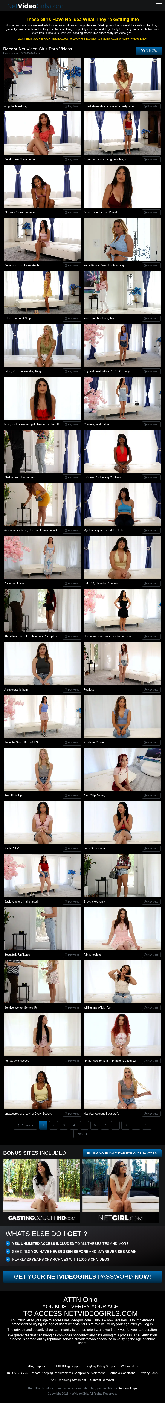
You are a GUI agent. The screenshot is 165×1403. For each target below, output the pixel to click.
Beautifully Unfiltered (17, 954)
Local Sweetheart (94, 848)
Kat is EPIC (11, 848)
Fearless (89, 689)
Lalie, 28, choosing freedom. (101, 583)
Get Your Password (82, 1276)
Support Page (127, 1388)
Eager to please (14, 583)
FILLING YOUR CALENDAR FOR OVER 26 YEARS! (122, 1153)
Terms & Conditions (122, 1373)
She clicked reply (94, 901)
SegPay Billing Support (101, 1366)
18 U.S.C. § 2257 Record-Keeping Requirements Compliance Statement (55, 1373)
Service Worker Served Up (20, 1007)
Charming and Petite (96, 424)
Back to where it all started (21, 901)
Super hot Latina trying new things (105, 159)
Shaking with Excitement (19, 477)
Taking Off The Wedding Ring (22, 371)
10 (146, 1125)
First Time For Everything (99, 318)
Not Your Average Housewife (101, 1113)
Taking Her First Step (17, 318)
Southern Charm (94, 742)
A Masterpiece (92, 954)
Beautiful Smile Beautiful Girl (22, 742)
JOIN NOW (149, 51)
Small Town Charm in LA (19, 159)
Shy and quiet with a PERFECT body (107, 371)
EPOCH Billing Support (65, 1366)
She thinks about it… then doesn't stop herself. (33, 636)
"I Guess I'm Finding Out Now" (103, 477)
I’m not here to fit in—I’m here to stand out (110, 1060)
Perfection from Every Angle (21, 265)
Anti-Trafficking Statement (68, 1380)
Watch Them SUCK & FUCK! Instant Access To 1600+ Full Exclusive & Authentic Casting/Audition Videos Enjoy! (82, 38)
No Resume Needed (16, 1060)
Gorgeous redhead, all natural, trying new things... (35, 530)
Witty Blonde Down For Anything (104, 265)
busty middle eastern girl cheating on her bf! (31, 424)
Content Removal (102, 1380)
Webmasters (129, 1366)
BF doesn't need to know (19, 212)
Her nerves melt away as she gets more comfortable (116, 636)
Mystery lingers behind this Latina (104, 530)
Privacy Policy (149, 1373)
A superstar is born (16, 689)
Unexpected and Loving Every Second (28, 1113)
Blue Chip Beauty (94, 795)
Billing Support (36, 1366)
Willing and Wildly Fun (97, 1007)
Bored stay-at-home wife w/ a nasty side (109, 106)
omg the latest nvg (16, 106)
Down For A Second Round (100, 212)
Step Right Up (13, 795)
